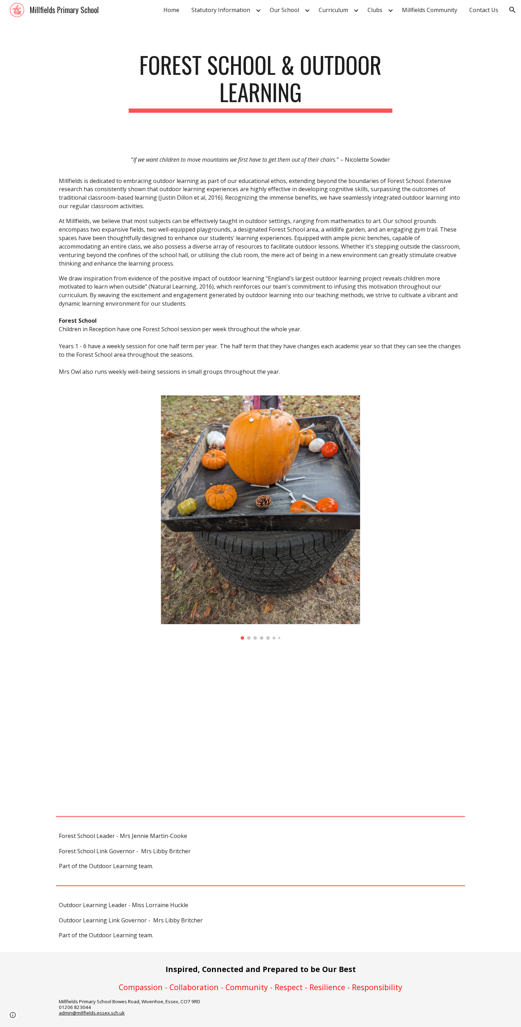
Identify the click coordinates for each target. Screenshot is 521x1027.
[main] (260, 82)
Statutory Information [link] (220, 10)
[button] (512, 9)
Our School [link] (284, 10)
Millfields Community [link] (429, 10)
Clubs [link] (375, 10)
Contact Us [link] (483, 10)
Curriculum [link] (333, 10)
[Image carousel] (260, 517)
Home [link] (171, 10)
